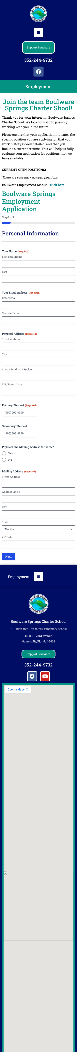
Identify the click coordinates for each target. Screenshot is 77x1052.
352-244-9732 (38, 60)
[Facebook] (38, 71)
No (10, 459)
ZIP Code (7, 537)
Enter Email (9, 298)
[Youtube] (45, 676)
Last (4, 272)
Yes (10, 453)
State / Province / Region (17, 369)
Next (8, 556)
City (4, 354)
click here (57, 185)
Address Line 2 (11, 491)
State (5, 522)
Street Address (11, 339)
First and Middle (12, 256)
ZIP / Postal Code (12, 384)
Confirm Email (11, 313)
